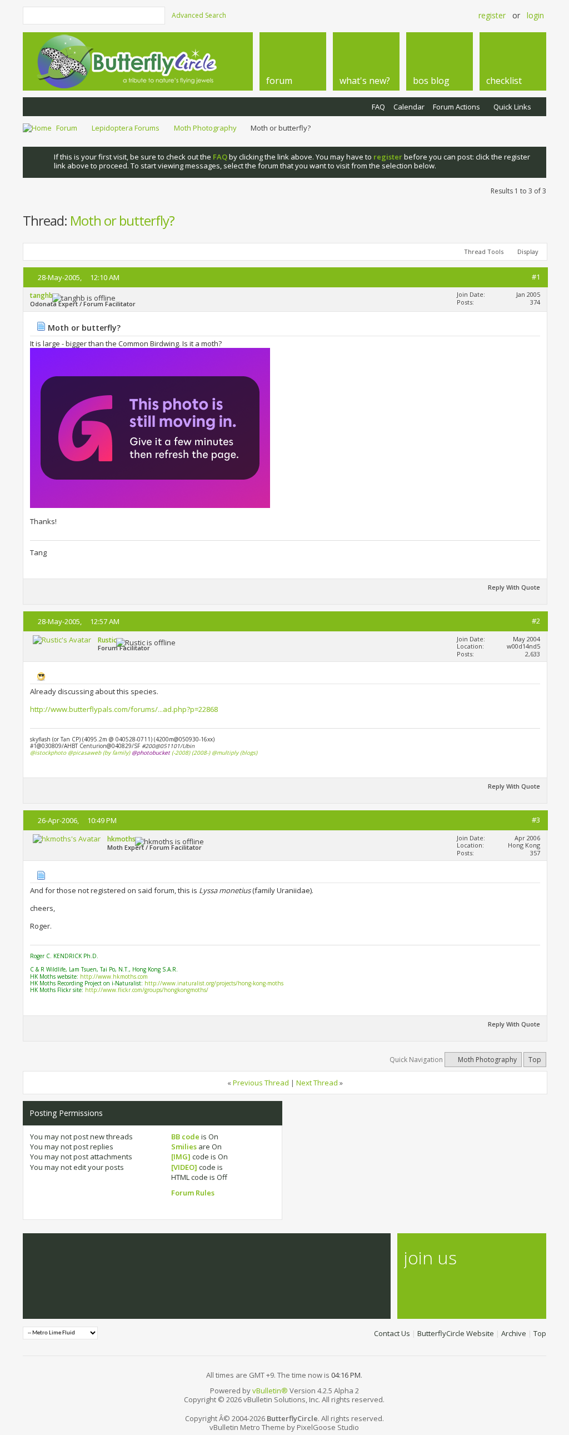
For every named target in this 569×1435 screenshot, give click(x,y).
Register (492, 15)
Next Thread (317, 1083)
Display (527, 251)
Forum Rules (192, 1193)
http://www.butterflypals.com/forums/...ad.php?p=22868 (124, 709)
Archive (513, 1333)
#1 (536, 277)
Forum (66, 128)
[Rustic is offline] (62, 639)
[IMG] (181, 1157)
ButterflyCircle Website (455, 1333)
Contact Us (392, 1333)
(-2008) (181, 752)
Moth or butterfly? (122, 220)
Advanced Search (199, 15)
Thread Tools (483, 251)
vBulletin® (270, 1391)
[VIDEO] (184, 1167)
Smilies (184, 1147)
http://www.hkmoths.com (114, 976)
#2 (536, 621)
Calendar (409, 107)
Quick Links (512, 107)
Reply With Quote (514, 587)
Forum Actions (456, 107)
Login (535, 15)
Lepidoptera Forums (125, 128)
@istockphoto (48, 752)
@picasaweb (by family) (99, 752)
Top (534, 1059)
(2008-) (201, 752)
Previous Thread (261, 1083)
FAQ (378, 107)
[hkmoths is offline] (67, 838)
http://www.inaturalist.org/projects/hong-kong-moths (213, 983)
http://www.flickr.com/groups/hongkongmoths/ (146, 990)
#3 (536, 820)
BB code (185, 1137)
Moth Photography (205, 128)
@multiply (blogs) (234, 752)
